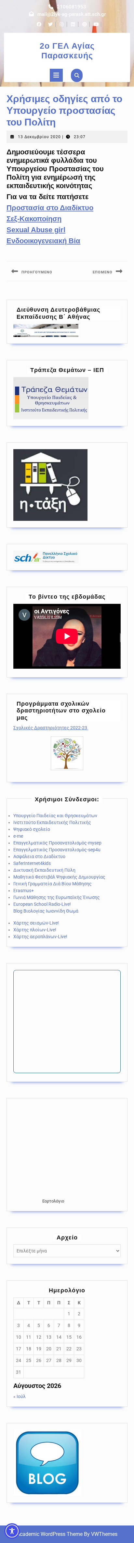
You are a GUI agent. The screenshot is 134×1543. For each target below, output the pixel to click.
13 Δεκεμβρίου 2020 (39, 137)
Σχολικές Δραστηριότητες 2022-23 (50, 727)
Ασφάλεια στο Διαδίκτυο (39, 856)
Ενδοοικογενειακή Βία (43, 241)
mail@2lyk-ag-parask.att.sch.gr (71, 14)
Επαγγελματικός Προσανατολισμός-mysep (57, 842)
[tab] (56, 75)
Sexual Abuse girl (36, 230)
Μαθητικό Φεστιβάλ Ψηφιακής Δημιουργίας (59, 876)
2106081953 (71, 7)
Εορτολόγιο (53, 1201)
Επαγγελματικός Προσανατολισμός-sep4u (56, 849)
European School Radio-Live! (42, 904)
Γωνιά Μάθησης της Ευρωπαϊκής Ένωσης (56, 897)
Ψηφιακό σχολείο (31, 829)
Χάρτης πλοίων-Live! (34, 929)
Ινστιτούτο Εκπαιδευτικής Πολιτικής (52, 822)
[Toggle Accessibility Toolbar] (12, 1531)
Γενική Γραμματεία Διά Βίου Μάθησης (52, 883)
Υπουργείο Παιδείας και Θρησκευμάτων (55, 815)
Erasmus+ (23, 890)
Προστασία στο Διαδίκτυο (50, 208)
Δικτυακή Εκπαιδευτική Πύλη (44, 870)
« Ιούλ (19, 1396)
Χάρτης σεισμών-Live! (36, 923)
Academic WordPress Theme (50, 1534)
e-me (18, 836)
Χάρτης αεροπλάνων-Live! (40, 936)
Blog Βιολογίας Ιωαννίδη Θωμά (45, 911)
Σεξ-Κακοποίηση (34, 219)
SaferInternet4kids (32, 863)
